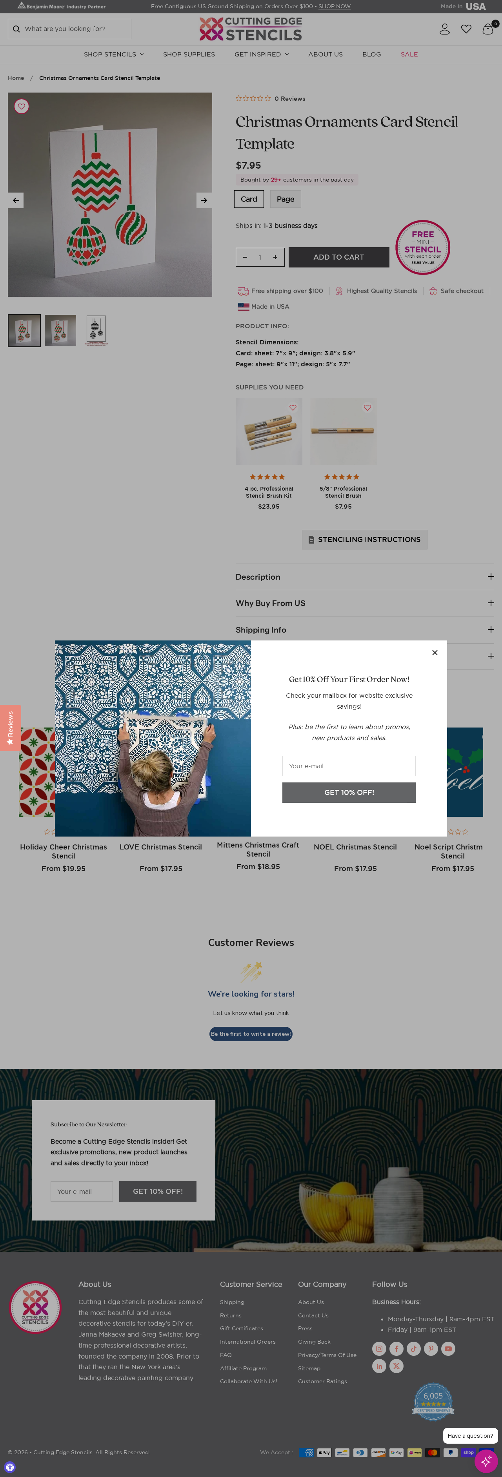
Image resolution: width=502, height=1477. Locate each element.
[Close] (435, 652)
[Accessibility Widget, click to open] (10, 1467)
